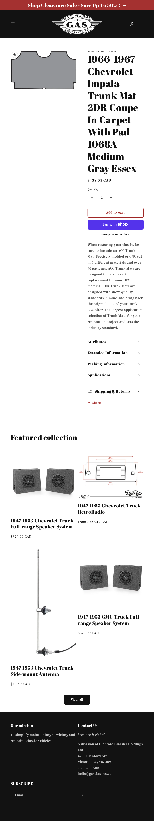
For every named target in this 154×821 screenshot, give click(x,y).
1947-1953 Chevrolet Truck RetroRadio (109, 509)
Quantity (93, 189)
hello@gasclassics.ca (95, 773)
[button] (12, 24)
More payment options (115, 234)
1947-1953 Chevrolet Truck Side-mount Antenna (42, 671)
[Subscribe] (81, 795)
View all (77, 699)
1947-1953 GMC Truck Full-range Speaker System (109, 620)
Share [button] (96, 403)
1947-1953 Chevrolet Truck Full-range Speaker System (42, 524)
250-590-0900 (88, 768)
